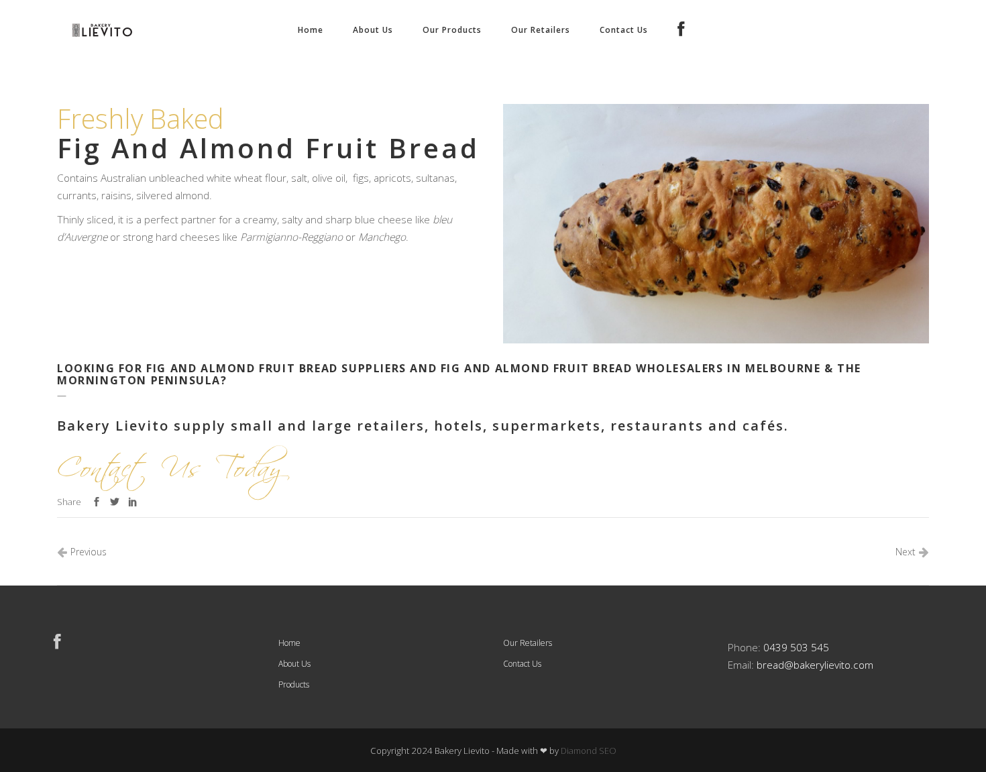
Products (293, 684)
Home (289, 643)
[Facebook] (683, 30)
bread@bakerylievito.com (815, 665)
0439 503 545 (796, 648)
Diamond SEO (588, 751)
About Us (294, 663)
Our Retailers (527, 643)
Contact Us (522, 663)
